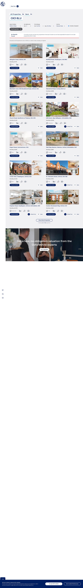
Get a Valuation (44, 249)
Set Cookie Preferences (72, 583)
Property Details (14, 67)
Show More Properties (44, 220)
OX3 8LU (16, 18)
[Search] (3, 294)
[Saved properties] (3, 298)
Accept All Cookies (54, 583)
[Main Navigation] (3, 290)
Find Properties (15, 29)
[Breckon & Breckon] (3, 4)
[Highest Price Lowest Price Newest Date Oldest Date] (60, 26)
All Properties (15, 14)
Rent (27, 14)
